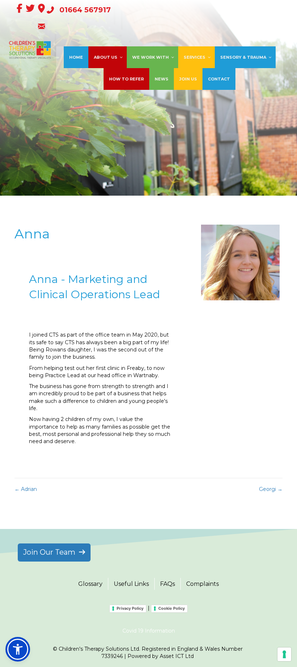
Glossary (90, 583)
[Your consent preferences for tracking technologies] (284, 654)
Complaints (202, 583)
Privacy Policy (130, 608)
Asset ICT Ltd (177, 656)
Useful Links (131, 583)
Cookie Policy (171, 608)
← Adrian (25, 489)
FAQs (167, 583)
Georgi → (271, 489)
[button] (17, 649)
